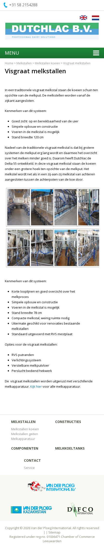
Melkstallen (24, 63)
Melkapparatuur (23, 439)
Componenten (24, 448)
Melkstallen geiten (24, 434)
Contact (32, 460)
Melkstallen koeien (47, 63)
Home (9, 63)
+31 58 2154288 (23, 4)
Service (29, 468)
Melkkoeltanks (70, 448)
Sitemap (54, 532)
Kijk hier (36, 386)
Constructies (68, 421)
